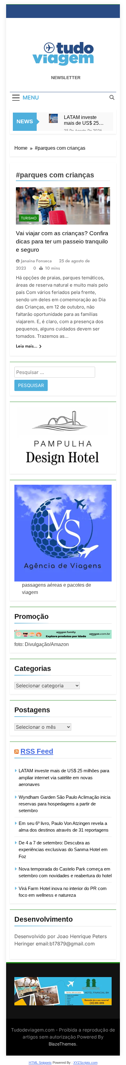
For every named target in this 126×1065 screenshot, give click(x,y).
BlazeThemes (62, 1043)
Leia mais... (26, 346)
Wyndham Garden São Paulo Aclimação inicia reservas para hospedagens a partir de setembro (64, 803)
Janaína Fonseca (36, 261)
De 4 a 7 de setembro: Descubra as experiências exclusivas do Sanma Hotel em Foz (63, 849)
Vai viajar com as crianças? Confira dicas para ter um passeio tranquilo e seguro (62, 241)
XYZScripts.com (85, 1062)
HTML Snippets (40, 1062)
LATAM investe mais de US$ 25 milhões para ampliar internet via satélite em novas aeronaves (82, 120)
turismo (29, 218)
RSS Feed (36, 751)
